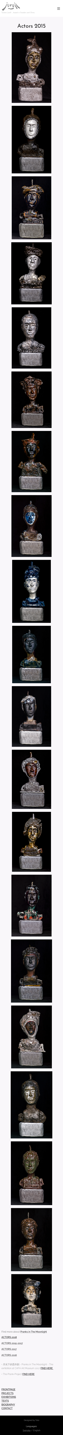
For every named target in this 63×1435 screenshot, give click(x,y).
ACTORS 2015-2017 (12, 1343)
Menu (59, 8)
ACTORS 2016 (9, 1355)
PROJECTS (7, 1393)
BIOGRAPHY (8, 1404)
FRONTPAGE (8, 1389)
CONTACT (7, 1408)
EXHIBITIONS (8, 1397)
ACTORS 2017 (9, 1349)
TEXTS (5, 1400)
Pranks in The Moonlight (33, 1331)
